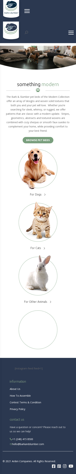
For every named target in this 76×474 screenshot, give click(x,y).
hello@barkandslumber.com (28, 444)
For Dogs (36, 194)
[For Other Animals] (38, 273)
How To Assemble (20, 395)
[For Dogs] (38, 169)
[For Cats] (38, 220)
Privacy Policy (17, 409)
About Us (15, 389)
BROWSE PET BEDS (38, 140)
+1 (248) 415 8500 (22, 439)
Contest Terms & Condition (25, 402)
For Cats (35, 248)
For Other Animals (35, 301)
